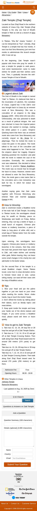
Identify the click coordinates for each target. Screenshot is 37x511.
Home (4, 12)
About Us (4, 504)
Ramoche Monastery (10, 385)
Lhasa (25, 12)
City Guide (12, 12)
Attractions (6, 15)
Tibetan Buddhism (27, 166)
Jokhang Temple (8, 382)
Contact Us (15, 504)
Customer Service (29, 504)
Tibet (19, 12)
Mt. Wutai (24, 138)
